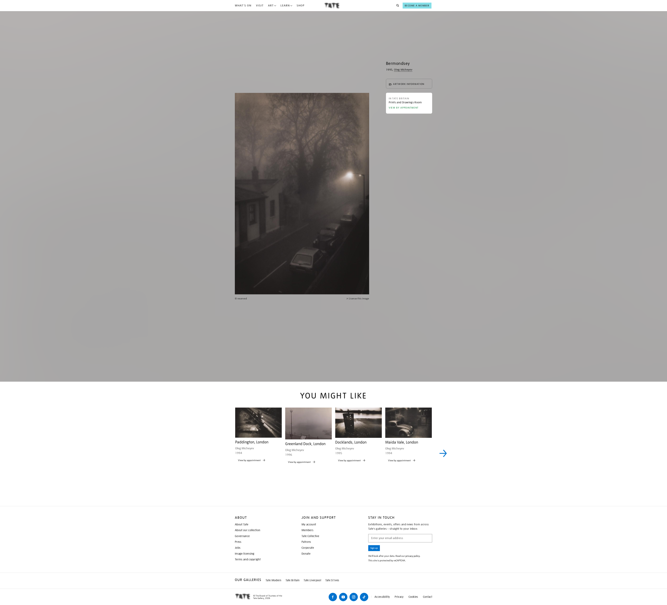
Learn (285, 5)
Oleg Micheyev (403, 69)
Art (271, 5)
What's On (243, 5)
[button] (396, 5)
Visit (260, 5)
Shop (300, 5)
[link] (289, 410)
